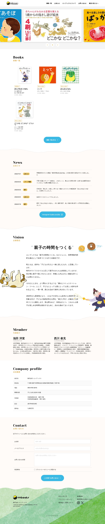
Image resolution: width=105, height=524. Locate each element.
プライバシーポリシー (65, 499)
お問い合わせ (82, 3)
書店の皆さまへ (93, 3)
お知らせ (57, 3)
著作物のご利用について (65, 502)
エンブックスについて (69, 3)
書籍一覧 (49, 3)
